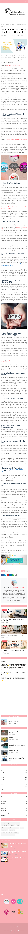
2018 (14, 786)
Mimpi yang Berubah (13, 750)
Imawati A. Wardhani (8, 35)
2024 (14, 772)
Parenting (14, 810)
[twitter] (14, 927)
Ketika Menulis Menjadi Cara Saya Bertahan (12, 635)
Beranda (3, 24)
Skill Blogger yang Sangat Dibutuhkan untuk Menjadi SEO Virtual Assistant (12, 651)
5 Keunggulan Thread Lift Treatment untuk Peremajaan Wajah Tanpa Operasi (17, 845)
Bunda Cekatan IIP (15, 823)
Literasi (21, 827)
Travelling (14, 815)
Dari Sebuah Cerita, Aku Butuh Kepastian (15, 731)
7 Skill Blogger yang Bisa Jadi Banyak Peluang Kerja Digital (12, 620)
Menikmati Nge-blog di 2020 (13, 65)
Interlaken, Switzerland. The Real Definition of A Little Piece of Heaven (17, 744)
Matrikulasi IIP (5, 830)
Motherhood (14, 808)
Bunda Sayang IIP (5, 825)
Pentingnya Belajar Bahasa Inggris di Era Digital (17, 852)
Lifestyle (16, 827)
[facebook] (11, 927)
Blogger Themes (14, 931)
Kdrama (14, 806)
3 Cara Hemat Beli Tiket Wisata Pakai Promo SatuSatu (17, 858)
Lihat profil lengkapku (12, 723)
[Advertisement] (14, 878)
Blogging (7, 24)
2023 (14, 775)
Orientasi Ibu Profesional (7, 832)
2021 (14, 779)
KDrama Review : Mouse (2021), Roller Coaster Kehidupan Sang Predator (17, 757)
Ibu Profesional (5, 827)
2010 (14, 789)
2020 (14, 782)
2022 (14, 777)
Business (14, 801)
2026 (14, 768)
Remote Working (14, 813)
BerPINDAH (11, 737)
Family (14, 803)
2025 (14, 770)
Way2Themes (15, 930)
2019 (14, 784)
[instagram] (17, 927)
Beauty (14, 796)
